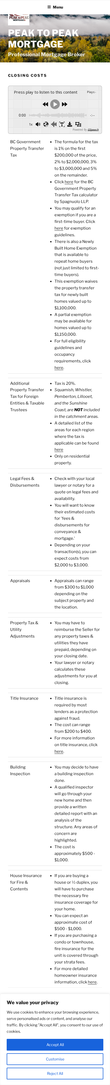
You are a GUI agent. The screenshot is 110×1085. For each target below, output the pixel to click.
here (69, 181)
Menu (58, 7)
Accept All (55, 1044)
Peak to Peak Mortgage (43, 38)
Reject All (55, 1073)
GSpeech (93, 129)
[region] (55, 1039)
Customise (55, 1059)
